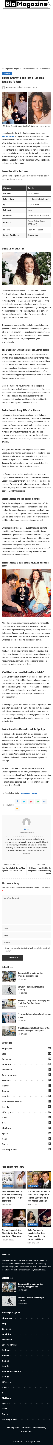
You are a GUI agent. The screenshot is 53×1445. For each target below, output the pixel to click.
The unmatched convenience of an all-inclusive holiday (34, 1015)
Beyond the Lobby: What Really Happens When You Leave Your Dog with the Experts (34, 1029)
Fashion (6, 1080)
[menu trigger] (5, 4)
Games (5, 1091)
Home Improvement (12, 1101)
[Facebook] (17, 801)
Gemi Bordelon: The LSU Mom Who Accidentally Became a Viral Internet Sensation (12, 1196)
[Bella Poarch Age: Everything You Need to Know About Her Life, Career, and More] (39, 1218)
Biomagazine (23, 1442)
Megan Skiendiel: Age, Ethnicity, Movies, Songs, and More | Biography (13, 1233)
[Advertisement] (26, 36)
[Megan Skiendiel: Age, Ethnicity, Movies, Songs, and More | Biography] (14, 1218)
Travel (5, 1144)
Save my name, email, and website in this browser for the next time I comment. (27, 949)
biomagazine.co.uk (29, 793)
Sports (5, 1133)
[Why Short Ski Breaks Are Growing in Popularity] (9, 990)
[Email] (17, 808)
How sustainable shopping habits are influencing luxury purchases (31, 974)
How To (5, 1107)
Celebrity (6, 1064)
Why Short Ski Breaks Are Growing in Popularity (31, 988)
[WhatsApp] (37, 801)
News (4, 1117)
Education (7, 1069)
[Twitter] (24, 801)
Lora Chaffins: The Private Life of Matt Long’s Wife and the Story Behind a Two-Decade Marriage (38, 1196)
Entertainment (9, 1075)
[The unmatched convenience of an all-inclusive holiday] (9, 1017)
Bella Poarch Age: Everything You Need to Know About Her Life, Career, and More (37, 1234)
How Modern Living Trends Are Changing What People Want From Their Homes (34, 1002)
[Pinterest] (31, 801)
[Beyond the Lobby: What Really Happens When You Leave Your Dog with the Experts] (9, 1031)
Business (6, 1059)
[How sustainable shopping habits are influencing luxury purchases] (9, 976)
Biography (7, 73)
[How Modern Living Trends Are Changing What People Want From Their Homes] (9, 1004)
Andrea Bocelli (8, 136)
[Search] (48, 4)
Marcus (9, 87)
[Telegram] (44, 801)
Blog (4, 1053)
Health (5, 1096)
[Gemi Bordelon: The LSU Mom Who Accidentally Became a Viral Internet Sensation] (14, 1180)
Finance (6, 1085)
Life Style (6, 1112)
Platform (6, 1128)
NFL (4, 1123)
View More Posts (27, 832)
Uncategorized (9, 1149)
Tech (4, 1139)
